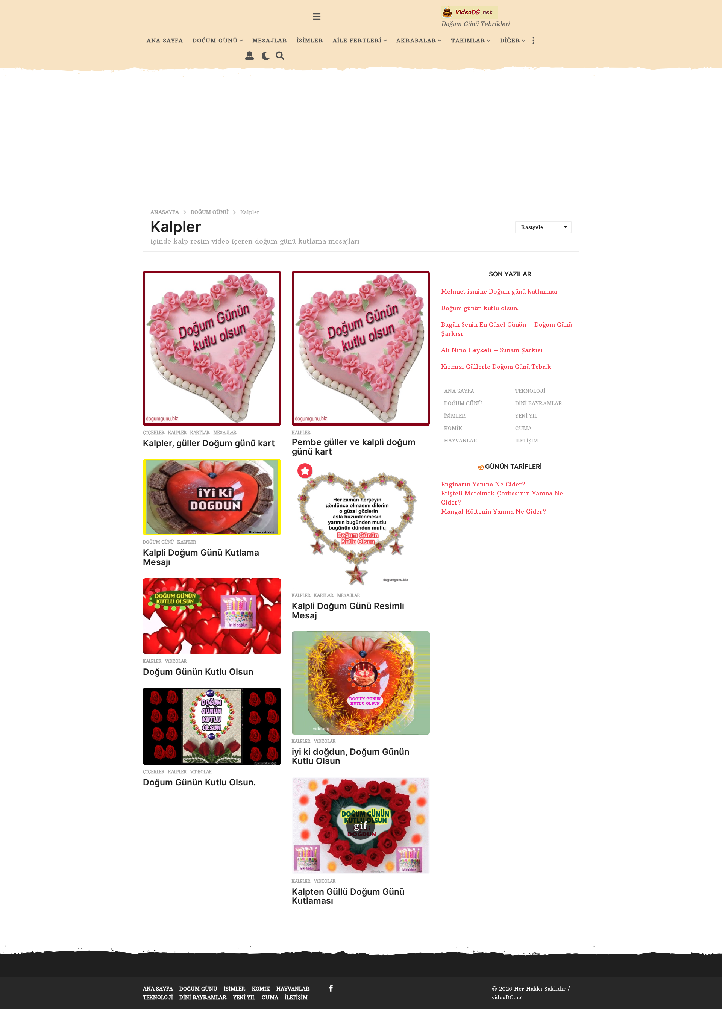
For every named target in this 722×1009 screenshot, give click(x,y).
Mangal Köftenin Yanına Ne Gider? (493, 511)
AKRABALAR (416, 40)
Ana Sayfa (459, 391)
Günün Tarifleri (513, 466)
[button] (316, 16)
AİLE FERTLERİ (357, 40)
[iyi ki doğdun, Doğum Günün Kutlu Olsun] (361, 683)
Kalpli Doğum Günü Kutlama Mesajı (201, 557)
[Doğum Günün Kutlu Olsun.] (212, 726)
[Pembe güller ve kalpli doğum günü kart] (361, 348)
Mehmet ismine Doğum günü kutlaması (499, 291)
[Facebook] (331, 988)
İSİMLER (310, 40)
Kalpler (177, 432)
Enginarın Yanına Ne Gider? (483, 484)
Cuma (523, 428)
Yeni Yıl (526, 416)
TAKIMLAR (468, 40)
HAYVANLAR (461, 441)
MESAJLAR (269, 40)
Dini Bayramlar (539, 403)
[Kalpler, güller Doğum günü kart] (212, 348)
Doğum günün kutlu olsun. (480, 308)
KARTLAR (199, 432)
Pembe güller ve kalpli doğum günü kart (354, 447)
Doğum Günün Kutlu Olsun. (199, 782)
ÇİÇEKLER (153, 432)
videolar (176, 661)
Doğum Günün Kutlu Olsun (198, 672)
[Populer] (304, 470)
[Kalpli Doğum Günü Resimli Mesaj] (361, 528)
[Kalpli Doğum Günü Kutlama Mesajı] (212, 497)
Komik (453, 428)
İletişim (526, 441)
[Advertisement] (361, 137)
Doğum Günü (158, 542)
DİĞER (510, 40)
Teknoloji (530, 391)
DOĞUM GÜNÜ (215, 40)
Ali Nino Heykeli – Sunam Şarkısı (492, 350)
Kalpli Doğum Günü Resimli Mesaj (348, 611)
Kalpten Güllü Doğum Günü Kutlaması (348, 896)
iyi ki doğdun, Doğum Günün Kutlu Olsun (351, 757)
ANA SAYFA (165, 40)
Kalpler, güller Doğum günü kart (209, 443)
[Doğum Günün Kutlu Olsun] (212, 616)
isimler (455, 416)
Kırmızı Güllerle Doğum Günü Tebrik (496, 366)
